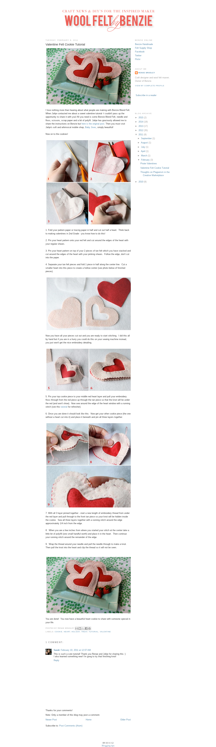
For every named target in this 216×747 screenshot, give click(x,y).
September (146, 138)
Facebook (140, 51)
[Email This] (76, 628)
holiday (76, 632)
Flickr (137, 59)
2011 (141, 134)
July (143, 147)
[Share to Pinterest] (89, 628)
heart (67, 632)
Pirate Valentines (148, 163)
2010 (141, 181)
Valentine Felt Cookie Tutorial (154, 168)
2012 (141, 130)
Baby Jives (90, 127)
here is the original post (93, 123)
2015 (141, 117)
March (144, 155)
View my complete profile (149, 86)
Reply (56, 660)
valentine (105, 632)
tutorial (64, 407)
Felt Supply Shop (143, 48)
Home (88, 719)
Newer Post (51, 719)
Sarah (57, 650)
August (144, 142)
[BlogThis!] (80, 628)
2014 (141, 121)
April (143, 151)
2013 (141, 126)
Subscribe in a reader (146, 95)
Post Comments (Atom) (70, 725)
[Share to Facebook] (86, 628)
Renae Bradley (146, 73)
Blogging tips (108, 745)
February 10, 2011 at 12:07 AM (76, 650)
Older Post (125, 719)
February (145, 160)
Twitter (138, 55)
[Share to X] (83, 628)
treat (84, 632)
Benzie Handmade (144, 44)
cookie (58, 632)
